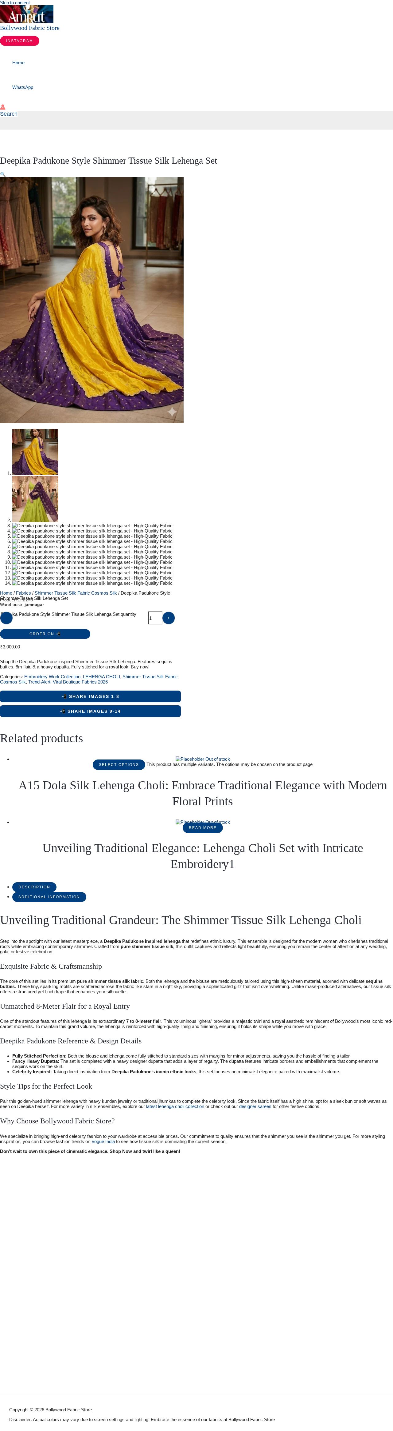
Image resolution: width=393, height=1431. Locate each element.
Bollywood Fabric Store (30, 27)
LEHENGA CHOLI (101, 676)
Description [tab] (34, 887)
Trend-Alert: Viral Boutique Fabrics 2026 (68, 681)
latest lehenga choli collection (175, 1106)
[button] (19, 41)
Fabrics (23, 593)
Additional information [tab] (49, 897)
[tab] (34, 886)
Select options (119, 765)
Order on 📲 (45, 634)
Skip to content (15, 2)
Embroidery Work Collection (52, 676)
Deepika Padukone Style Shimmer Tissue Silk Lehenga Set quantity (68, 614)
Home (18, 62)
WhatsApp (22, 87)
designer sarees (255, 1106)
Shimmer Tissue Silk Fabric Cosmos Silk (76, 593)
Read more (203, 828)
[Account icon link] (3, 107)
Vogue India (103, 1141)
